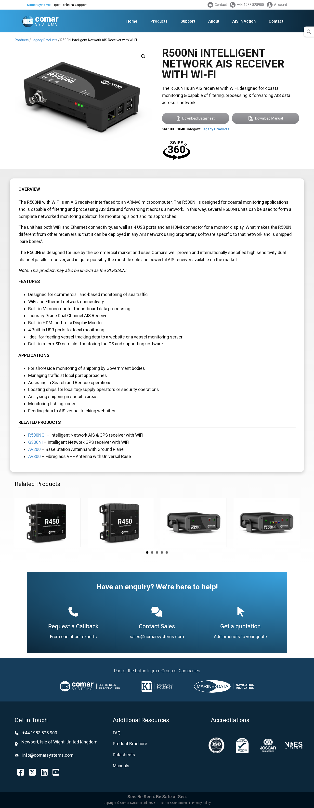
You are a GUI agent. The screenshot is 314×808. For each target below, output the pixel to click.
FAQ (116, 732)
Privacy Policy (201, 803)
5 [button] (167, 552)
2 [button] (152, 552)
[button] (143, 56)
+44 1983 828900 (250, 5)
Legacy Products (44, 40)
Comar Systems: (39, 5)
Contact (221, 5)
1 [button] (147, 552)
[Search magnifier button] (309, 31)
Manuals (121, 765)
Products (22, 40)
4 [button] (162, 552)
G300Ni (35, 442)
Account (280, 5)
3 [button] (157, 552)
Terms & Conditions (173, 803)
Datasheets (124, 754)
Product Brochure (130, 743)
